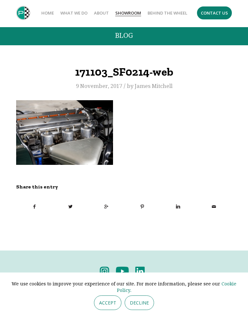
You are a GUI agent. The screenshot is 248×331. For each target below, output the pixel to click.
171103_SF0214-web (124, 72)
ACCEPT (107, 303)
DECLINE (139, 303)
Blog (124, 35)
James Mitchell (153, 86)
